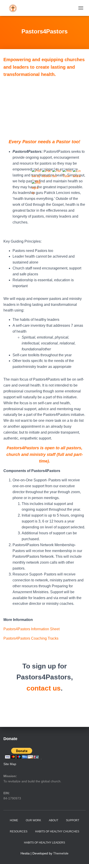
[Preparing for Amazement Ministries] (14, 8)
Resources (18, 831)
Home (14, 820)
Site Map (9, 764)
